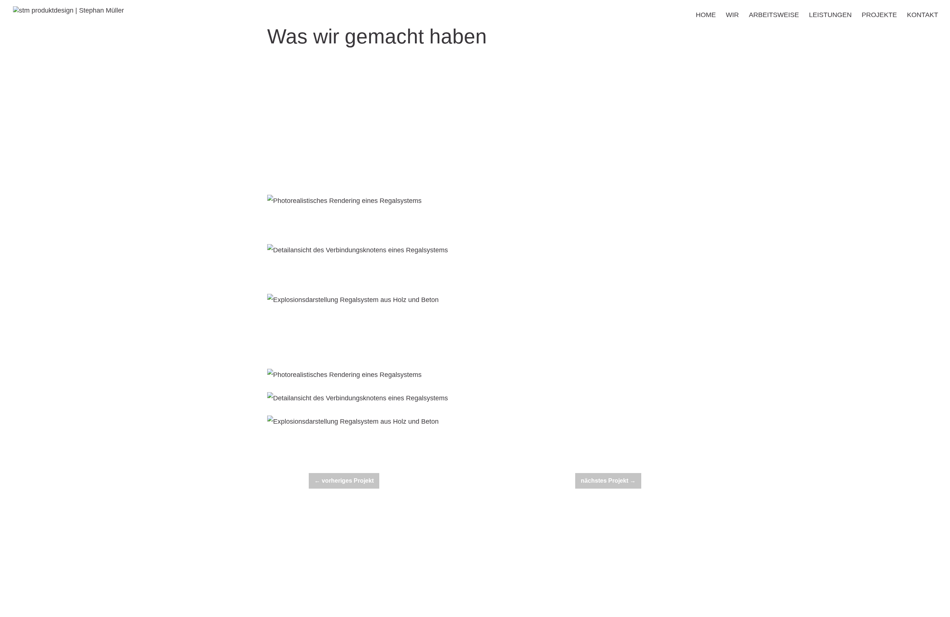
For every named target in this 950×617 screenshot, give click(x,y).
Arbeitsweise (774, 15)
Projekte (879, 15)
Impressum (584, 552)
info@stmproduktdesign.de (465, 551)
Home (706, 15)
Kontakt (922, 15)
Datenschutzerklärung (636, 552)
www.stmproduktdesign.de (449, 587)
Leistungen (830, 15)
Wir (732, 15)
